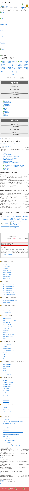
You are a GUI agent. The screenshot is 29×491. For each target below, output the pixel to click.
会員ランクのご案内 (7, 411)
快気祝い (5, 392)
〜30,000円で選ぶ (14, 94)
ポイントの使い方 (7, 409)
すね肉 (4, 368)
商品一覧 (24, 10)
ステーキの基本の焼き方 (5, 226)
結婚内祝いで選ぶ (7, 386)
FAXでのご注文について (8, 425)
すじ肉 (4, 370)
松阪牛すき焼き (6, 266)
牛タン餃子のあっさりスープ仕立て (8, 146)
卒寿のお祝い (6, 402)
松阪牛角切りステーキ (8, 336)
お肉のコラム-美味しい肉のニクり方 (11, 434)
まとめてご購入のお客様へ (9, 440)
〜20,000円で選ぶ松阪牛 (8, 288)
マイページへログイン (8, 414)
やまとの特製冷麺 (7, 374)
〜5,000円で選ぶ (14, 86)
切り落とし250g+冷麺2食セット (26, 69)
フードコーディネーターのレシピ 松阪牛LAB (13, 432)
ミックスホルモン (7, 344)
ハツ (4, 356)
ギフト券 (4, 10)
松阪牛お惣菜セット (7, 272)
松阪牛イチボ (6, 328)
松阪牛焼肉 (5, 268)
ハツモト (5, 354)
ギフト (4, 308)
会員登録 (5, 407)
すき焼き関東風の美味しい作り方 (14, 220)
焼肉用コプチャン (7, 348)
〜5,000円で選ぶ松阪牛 (8, 284)
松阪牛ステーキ (6, 264)
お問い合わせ (6, 430)
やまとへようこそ (7, 438)
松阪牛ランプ (6, 330)
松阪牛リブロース (7, 324)
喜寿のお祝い (6, 395)
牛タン (4, 338)
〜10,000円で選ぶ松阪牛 (8, 286)
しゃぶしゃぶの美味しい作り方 (14, 226)
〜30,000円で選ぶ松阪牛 (8, 290)
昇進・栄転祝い (6, 390)
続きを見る (5, 153)
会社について (6, 419)
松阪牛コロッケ (6, 366)
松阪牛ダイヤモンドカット (9, 334)
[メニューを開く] (27, 5)
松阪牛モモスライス (7, 326)
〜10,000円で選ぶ (14, 89)
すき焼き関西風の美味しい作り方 (23, 220)
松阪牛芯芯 (5, 332)
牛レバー (5, 352)
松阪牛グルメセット (7, 274)
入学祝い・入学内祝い (8, 382)
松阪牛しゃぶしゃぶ (7, 270)
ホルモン (5, 346)
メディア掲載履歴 (7, 442)
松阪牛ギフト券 (6, 310)
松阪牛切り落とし (7, 276)
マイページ (3, 2)
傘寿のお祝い (6, 397)
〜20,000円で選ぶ (14, 92)
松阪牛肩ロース (6, 322)
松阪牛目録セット (7, 312)
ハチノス (5, 372)
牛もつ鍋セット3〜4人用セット (10, 300)
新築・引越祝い (6, 388)
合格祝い (5, 380)
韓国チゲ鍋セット (7, 302)
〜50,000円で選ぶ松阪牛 (8, 292)
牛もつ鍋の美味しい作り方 (5, 220)
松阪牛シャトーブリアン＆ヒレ (10, 320)
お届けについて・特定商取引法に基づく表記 (13, 421)
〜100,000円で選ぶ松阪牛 (9, 294)
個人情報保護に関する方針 (9, 423)
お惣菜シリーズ (6, 278)
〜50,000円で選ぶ (14, 97)
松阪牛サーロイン (7, 318)
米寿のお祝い (6, 400)
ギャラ (4, 358)
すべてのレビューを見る (6, 254)
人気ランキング (19, 10)
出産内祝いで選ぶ (7, 384)
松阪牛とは (5, 436)
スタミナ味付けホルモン (8, 350)
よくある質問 (6, 427)
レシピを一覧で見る (7, 154)
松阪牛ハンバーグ (7, 364)
